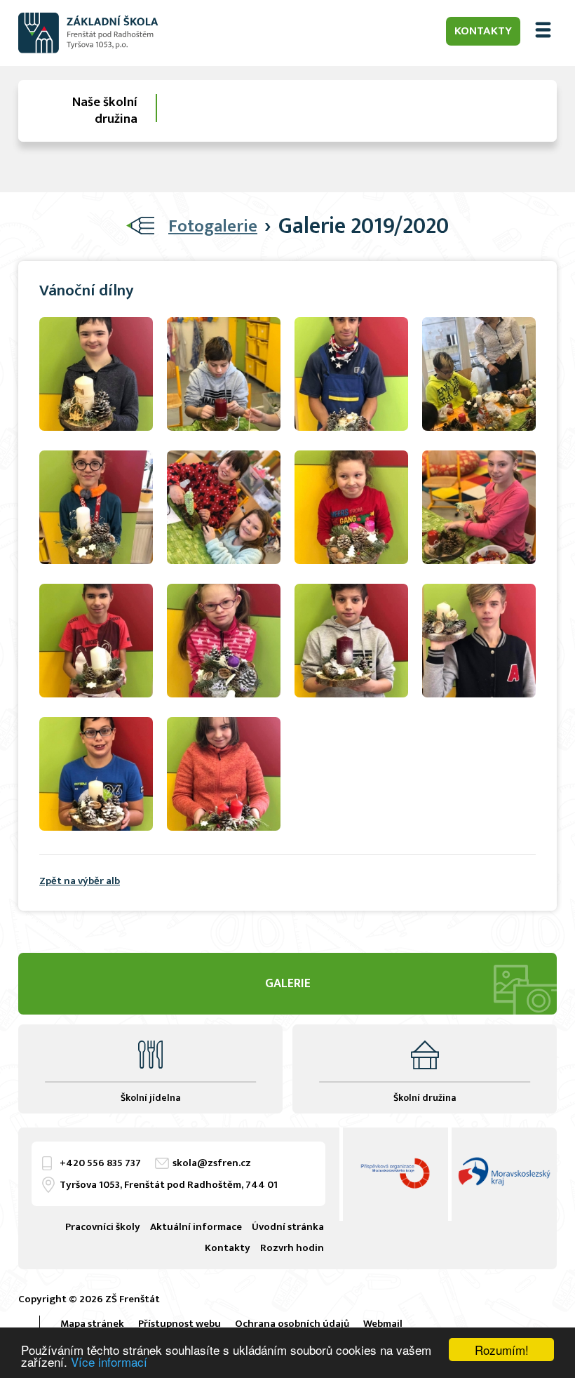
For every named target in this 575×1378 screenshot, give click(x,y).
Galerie (288, 983)
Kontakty (483, 31)
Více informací (109, 1361)
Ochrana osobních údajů (292, 1323)
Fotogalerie (212, 226)
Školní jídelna (150, 1098)
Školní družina (424, 1098)
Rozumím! (502, 1349)
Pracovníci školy (102, 1227)
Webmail (382, 1323)
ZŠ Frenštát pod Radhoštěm (88, 33)
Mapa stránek (92, 1323)
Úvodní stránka (288, 1227)
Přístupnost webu (179, 1323)
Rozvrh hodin (292, 1248)
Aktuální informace (196, 1227)
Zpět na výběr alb (79, 881)
